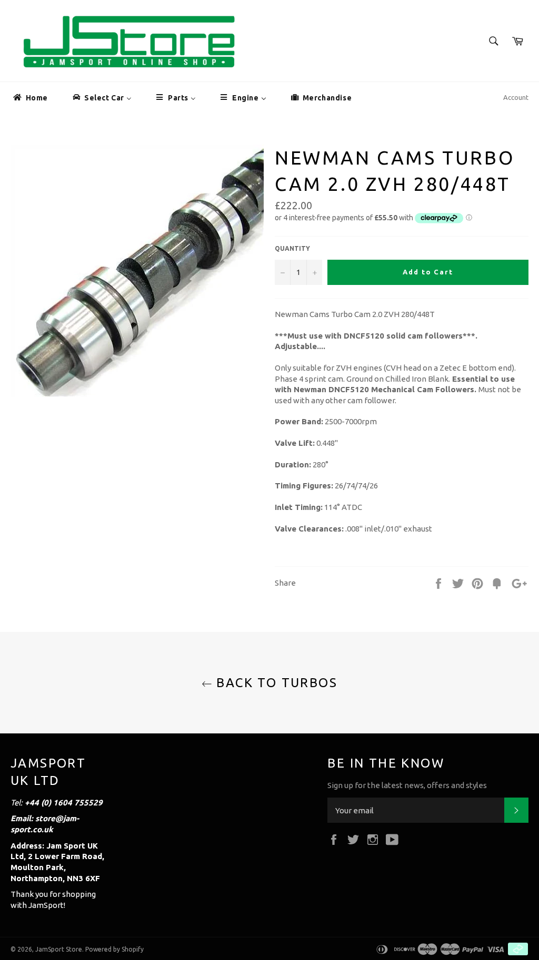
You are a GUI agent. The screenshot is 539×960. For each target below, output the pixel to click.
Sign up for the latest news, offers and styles (407, 785)
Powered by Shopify (114, 949)
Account (515, 97)
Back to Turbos (274, 683)
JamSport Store (58, 949)
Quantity (292, 248)
